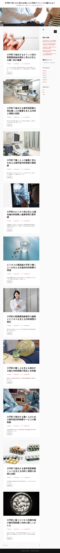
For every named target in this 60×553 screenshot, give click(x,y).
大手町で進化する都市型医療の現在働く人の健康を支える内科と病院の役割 (21, 111)
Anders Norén (36, 550)
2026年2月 (44, 70)
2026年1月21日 (16, 529)
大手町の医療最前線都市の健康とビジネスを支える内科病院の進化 (21, 319)
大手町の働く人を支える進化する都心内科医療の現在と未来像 (21, 369)
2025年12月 (45, 75)
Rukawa (9, 63)
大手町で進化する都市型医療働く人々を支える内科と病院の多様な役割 (21, 471)
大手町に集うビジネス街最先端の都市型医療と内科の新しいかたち (21, 523)
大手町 (29, 63)
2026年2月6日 (16, 374)
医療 (27, 63)
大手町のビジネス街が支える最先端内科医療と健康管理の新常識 (21, 214)
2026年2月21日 (16, 117)
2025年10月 (45, 79)
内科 (25, 63)
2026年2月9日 (16, 325)
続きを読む (9, 177)
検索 (43, 29)
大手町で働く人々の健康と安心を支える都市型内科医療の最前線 (21, 163)
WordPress (27, 550)
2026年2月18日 (16, 169)
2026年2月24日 (16, 63)
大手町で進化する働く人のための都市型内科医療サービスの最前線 (21, 419)
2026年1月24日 (16, 477)
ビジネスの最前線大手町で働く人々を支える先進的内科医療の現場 (21, 267)
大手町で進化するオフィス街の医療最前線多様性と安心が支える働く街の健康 (21, 57)
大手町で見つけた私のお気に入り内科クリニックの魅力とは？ (30, 3)
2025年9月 (44, 81)
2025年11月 (45, 77)
